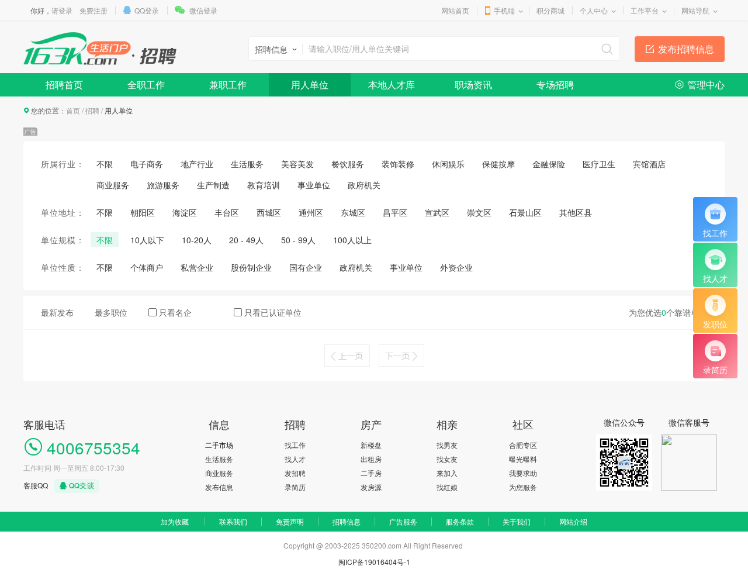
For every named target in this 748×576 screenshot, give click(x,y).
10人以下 (147, 240)
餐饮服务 (347, 164)
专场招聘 (555, 84)
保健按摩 (498, 164)
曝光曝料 (523, 459)
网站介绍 (573, 521)
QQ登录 (146, 10)
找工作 (295, 445)
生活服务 (247, 164)
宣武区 (437, 212)
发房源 (371, 487)
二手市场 (219, 445)
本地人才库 (391, 84)
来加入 (447, 473)
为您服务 (523, 487)
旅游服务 (163, 185)
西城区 (269, 212)
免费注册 (93, 10)
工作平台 (645, 10)
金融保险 (548, 164)
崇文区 (479, 212)
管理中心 (706, 84)
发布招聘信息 (686, 49)
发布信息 (219, 487)
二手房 (371, 473)
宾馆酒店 (649, 164)
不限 (104, 164)
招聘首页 (64, 84)
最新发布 (57, 312)
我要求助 (523, 473)
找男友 (447, 445)
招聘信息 (347, 521)
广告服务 (403, 521)
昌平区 (395, 212)
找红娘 (447, 487)
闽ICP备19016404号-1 (374, 562)
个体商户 (146, 267)
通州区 (311, 212)
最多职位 (111, 312)
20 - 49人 (246, 240)
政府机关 (364, 185)
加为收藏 (175, 521)
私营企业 (197, 267)
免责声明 (290, 521)
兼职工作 (228, 84)
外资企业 (456, 267)
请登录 (61, 10)
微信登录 (203, 10)
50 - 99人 (298, 240)
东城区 (353, 212)
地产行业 (197, 164)
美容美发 (297, 164)
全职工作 (146, 84)
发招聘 (295, 473)
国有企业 (305, 267)
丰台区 (226, 212)
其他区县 (575, 212)
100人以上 (352, 240)
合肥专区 (523, 445)
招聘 (92, 110)
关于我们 (517, 521)
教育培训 (263, 185)
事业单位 (313, 185)
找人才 (295, 459)
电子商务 (146, 164)
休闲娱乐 (448, 164)
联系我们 (233, 521)
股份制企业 (251, 267)
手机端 (504, 10)
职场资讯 (473, 84)
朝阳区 (142, 212)
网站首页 (455, 10)
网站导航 (695, 10)
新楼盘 (371, 445)
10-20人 (197, 240)
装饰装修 (398, 164)
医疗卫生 (599, 164)
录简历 (295, 487)
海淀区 (184, 212)
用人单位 (309, 84)
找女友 (447, 459)
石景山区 (525, 212)
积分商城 (550, 10)
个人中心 (594, 10)
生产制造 (213, 185)
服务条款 (460, 521)
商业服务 (112, 185)
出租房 (371, 459)
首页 (73, 110)
